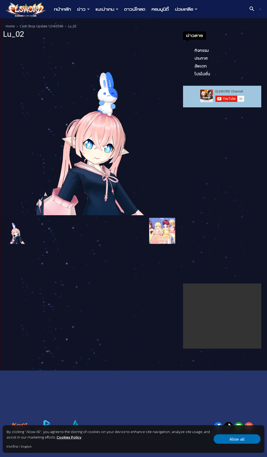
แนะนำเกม (104, 9)
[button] (253, 9)
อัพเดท (201, 66)
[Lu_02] (89, 129)
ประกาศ (201, 58)
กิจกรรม (202, 50)
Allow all (237, 439)
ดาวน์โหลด (134, 9)
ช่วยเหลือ (184, 9)
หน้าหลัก (62, 9)
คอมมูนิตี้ (160, 9)
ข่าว (81, 9)
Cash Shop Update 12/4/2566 (41, 26)
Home (10, 26)
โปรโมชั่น (202, 74)
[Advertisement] (222, 316)
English (26, 446)
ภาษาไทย (12, 446)
